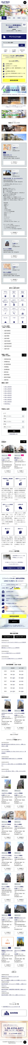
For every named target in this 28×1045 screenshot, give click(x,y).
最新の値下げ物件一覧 (20, 636)
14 (13, 681)
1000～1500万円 (8, 386)
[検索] (22, 45)
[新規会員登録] (14, 80)
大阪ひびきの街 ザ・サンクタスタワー (13, 178)
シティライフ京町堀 (6, 824)
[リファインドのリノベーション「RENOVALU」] (14, 103)
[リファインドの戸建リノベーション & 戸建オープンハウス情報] (14, 139)
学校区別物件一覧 (13, 434)
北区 (14, 17)
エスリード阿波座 (18, 793)
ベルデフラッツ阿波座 (7, 793)
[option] (14, 10)
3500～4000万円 (8, 397)
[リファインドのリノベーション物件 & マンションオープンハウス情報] (14, 130)
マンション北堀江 (6, 458)
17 (13, 691)
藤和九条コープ (17, 458)
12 (13, 678)
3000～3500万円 (8, 395)
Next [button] (26, 10)
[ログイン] (14, 621)
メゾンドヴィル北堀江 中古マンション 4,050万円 (12, 658)
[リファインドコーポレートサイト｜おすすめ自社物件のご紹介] (14, 114)
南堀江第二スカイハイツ (20, 917)
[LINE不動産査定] (14, 92)
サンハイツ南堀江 (7, 248)
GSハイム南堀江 (7, 272)
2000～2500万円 (8, 391)
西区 (4, 17)
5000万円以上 (7, 403)
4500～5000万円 (8, 401)
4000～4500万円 (8, 399)
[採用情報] (14, 1013)
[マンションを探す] (14, 36)
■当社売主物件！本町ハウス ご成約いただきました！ (14, 994)
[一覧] (24, 326)
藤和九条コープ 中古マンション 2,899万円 (10, 647)
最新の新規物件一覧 (8, 636)
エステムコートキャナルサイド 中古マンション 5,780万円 (14, 642)
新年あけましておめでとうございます (10, 976)
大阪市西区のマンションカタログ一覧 (11, 1006)
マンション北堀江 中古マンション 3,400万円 (11, 653)
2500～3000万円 (8, 393)
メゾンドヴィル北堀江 (19, 713)
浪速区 (19, 17)
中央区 (9, 17)
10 (22, 691)
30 (22, 678)
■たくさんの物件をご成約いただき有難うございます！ (14, 980)
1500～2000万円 (8, 388)
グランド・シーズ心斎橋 (7, 917)
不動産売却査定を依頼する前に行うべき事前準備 (12, 758)
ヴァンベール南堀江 (18, 886)
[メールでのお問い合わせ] (14, 1033)
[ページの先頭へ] (24, 1042)
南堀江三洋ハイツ (7, 155)
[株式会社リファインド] (6, 2)
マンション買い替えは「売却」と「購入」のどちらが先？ (14, 771)
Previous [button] (1, 10)
